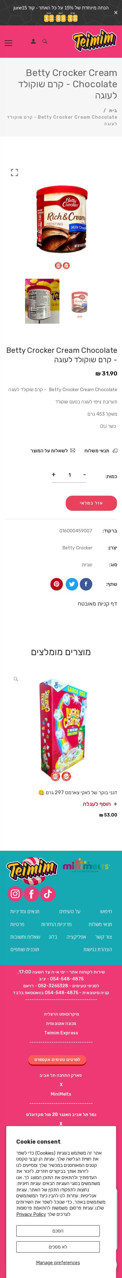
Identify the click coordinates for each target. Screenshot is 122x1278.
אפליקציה (76, 936)
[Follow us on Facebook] (86, 584)
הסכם (58, 1231)
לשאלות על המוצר (49, 451)
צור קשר (103, 936)
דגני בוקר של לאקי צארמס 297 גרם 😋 (77, 792)
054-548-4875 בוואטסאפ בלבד (45, 992)
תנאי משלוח (97, 451)
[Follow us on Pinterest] (56, 584)
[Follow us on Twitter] (72, 584)
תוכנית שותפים (24, 949)
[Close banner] (116, 13)
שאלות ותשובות (25, 936)
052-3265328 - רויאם (45, 986)
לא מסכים (58, 1247)
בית (113, 110)
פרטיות (17, 924)
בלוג (53, 936)
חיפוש (106, 911)
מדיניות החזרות (56, 924)
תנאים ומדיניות (24, 911)
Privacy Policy (31, 1214)
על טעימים (69, 911)
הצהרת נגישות (98, 949)
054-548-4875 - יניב (61, 979)
